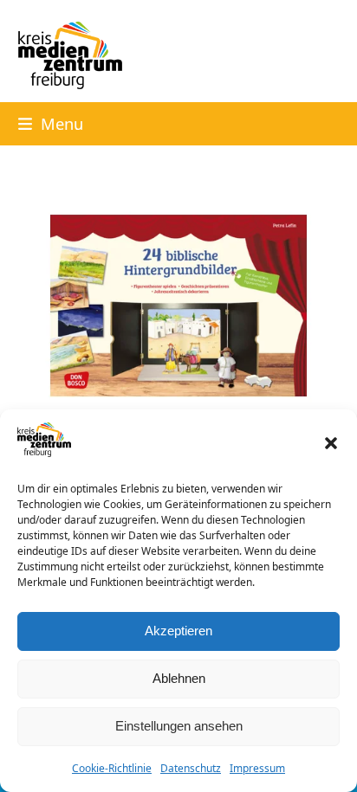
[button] (331, 443)
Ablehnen (179, 678)
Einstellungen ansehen (179, 725)
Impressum (257, 768)
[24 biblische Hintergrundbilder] (179, 304)
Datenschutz (190, 768)
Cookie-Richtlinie (112, 768)
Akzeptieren (178, 630)
